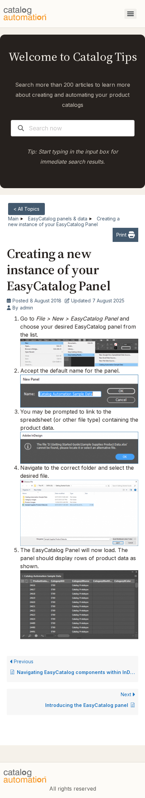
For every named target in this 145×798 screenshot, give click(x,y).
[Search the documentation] (21, 128)
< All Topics (26, 209)
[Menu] (130, 14)
